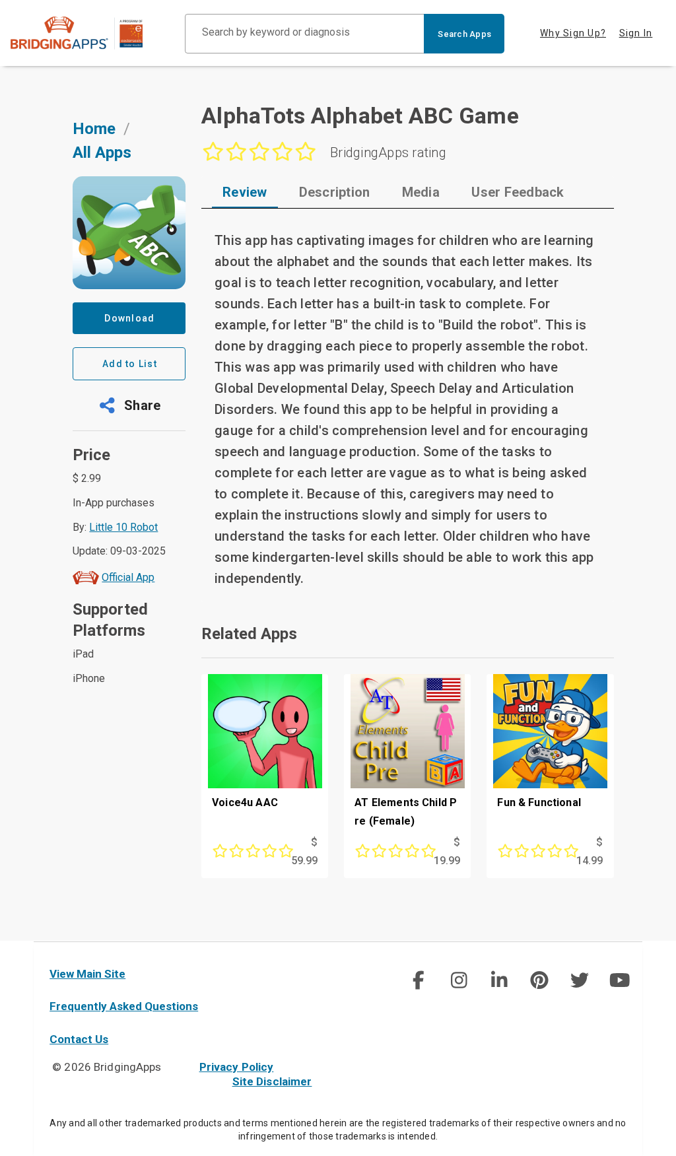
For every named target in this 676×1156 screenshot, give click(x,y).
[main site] (87, 33)
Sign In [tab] (636, 33)
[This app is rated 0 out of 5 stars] (247, 852)
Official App (128, 577)
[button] (129, 405)
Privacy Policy (236, 1066)
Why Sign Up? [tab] (573, 33)
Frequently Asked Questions (124, 1006)
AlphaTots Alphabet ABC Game (360, 115)
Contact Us (79, 1039)
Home (94, 128)
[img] (418, 980)
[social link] (418, 980)
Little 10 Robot (123, 527)
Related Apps (249, 634)
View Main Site (87, 973)
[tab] (245, 192)
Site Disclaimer (272, 1081)
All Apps (102, 152)
